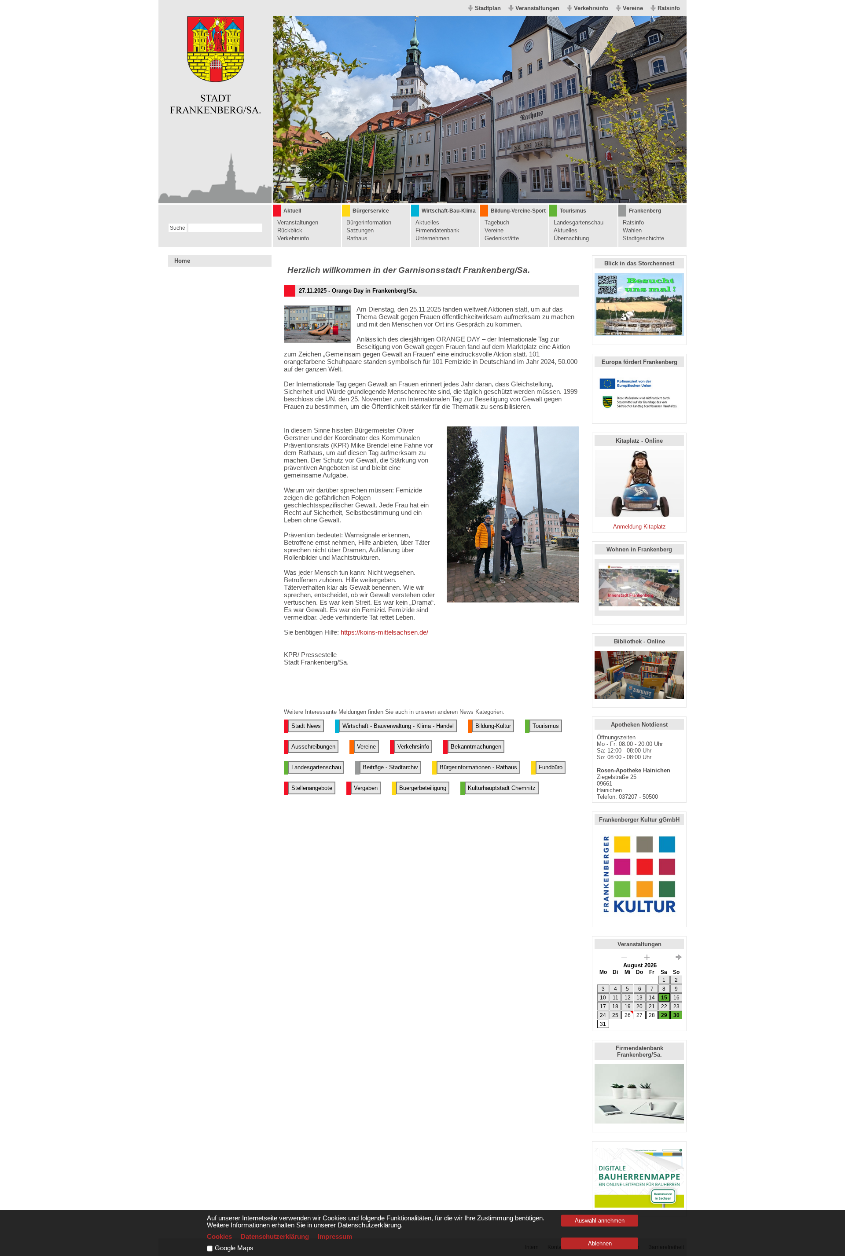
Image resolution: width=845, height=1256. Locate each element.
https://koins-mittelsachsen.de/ (384, 632)
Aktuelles (427, 222)
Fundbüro (550, 767)
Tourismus (573, 211)
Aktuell (292, 211)
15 (664, 998)
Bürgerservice (371, 211)
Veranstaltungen (537, 8)
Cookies (219, 1236)
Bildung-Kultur (493, 726)
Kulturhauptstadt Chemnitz (502, 788)
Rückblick (289, 230)
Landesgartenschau (578, 222)
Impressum (335, 1236)
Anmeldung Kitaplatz (639, 526)
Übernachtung (571, 238)
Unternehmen (432, 238)
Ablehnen (600, 1243)
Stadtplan (488, 8)
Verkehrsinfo (591, 8)
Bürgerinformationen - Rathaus (478, 767)
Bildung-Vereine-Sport (518, 211)
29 (664, 1015)
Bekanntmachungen (476, 746)
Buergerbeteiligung (422, 788)
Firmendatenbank (437, 230)
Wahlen (632, 230)
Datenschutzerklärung (275, 1236)
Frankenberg (645, 211)
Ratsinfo (669, 8)
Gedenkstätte (502, 238)
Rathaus (356, 238)
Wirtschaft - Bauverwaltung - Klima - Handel (398, 726)
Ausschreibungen (313, 746)
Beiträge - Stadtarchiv (390, 767)
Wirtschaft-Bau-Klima (449, 211)
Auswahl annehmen (600, 1220)
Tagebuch (497, 222)
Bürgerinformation (368, 222)
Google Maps (234, 1248)
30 (676, 1015)
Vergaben (366, 788)
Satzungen (360, 230)
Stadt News (306, 726)
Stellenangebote (311, 788)
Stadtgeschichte (643, 238)
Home (182, 260)
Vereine (633, 8)
